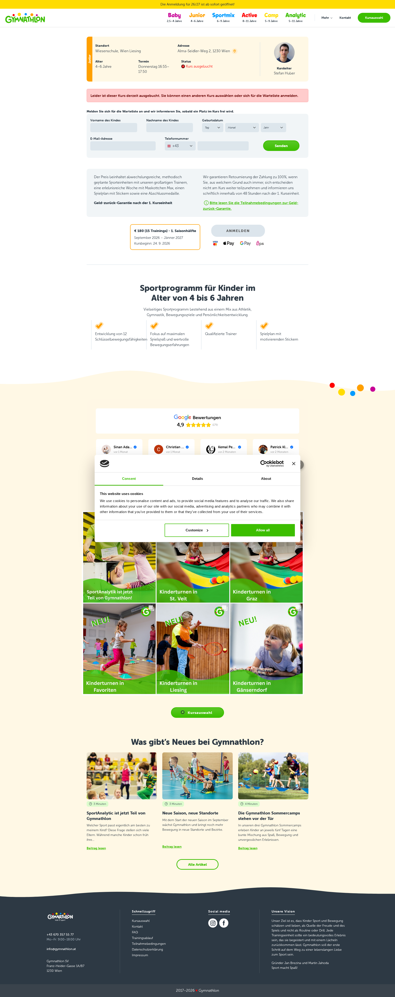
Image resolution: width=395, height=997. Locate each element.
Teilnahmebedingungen (149, 943)
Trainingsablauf (142, 938)
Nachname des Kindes (162, 120)
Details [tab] (197, 479)
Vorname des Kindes (105, 120)
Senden (281, 145)
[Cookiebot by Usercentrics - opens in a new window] (264, 463)
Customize (194, 530)
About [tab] (266, 479)
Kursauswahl (200, 712)
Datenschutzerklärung (147, 949)
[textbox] (177, 146)
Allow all (263, 530)
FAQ (135, 932)
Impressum (140, 955)
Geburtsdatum (212, 120)
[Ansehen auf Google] (106, 449)
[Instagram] (212, 923)
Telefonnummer (177, 139)
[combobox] (180, 145)
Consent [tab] (129, 479)
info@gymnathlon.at (61, 949)
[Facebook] (223, 923)
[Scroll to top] (384, 986)
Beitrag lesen (96, 848)
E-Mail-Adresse (101, 139)
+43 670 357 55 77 (60, 934)
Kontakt (137, 926)
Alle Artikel (197, 864)
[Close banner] (293, 463)
